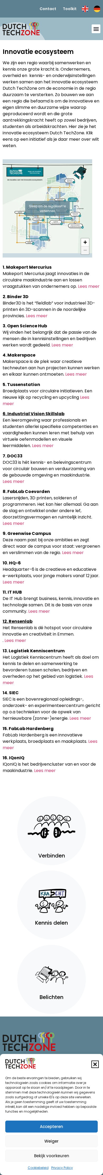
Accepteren (51, 1126)
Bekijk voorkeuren (51, 1156)
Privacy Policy (62, 1167)
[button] (95, 1064)
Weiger (51, 1141)
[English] (85, 8)
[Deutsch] (97, 8)
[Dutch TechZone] (21, 28)
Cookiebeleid (38, 1167)
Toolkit (70, 8)
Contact (48, 8)
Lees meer (89, 286)
